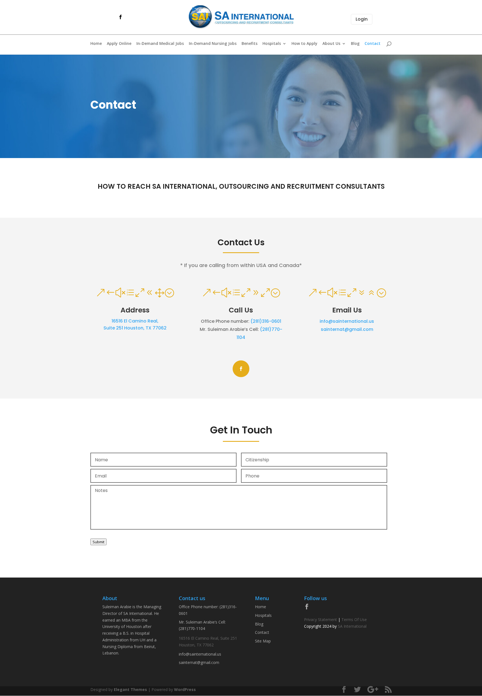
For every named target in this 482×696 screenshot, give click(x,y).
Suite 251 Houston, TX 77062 (135, 328)
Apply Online (119, 44)
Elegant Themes (130, 689)
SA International (352, 626)
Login (362, 19)
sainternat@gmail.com (347, 329)
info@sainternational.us (347, 321)
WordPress (185, 689)
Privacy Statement (320, 619)
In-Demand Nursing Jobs (213, 44)
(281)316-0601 (265, 321)
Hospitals (271, 44)
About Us (331, 44)
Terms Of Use (354, 619)
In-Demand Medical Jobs (160, 44)
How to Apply (304, 44)
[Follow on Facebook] (241, 368)
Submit (98, 541)
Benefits (249, 44)
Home (96, 44)
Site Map (263, 641)
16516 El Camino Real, (135, 321)
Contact (372, 44)
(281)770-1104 (192, 628)
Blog (355, 44)
